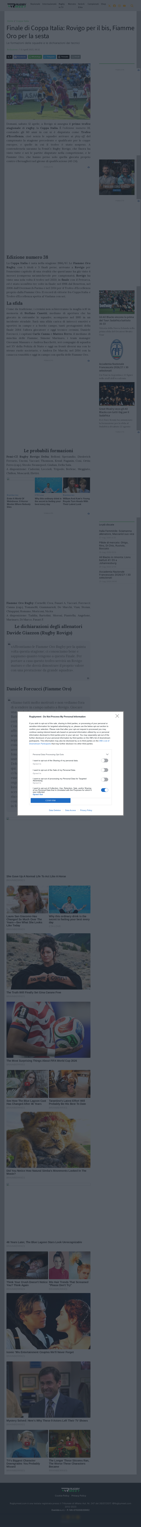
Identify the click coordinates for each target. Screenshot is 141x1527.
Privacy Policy (86, 810)
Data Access (70, 810)
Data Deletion (55, 810)
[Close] (118, 716)
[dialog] (70, 763)
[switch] (104, 760)
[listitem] (70, 754)
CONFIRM (51, 801)
